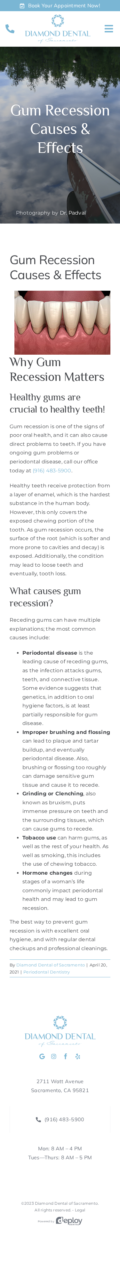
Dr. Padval (73, 213)
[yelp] (78, 1056)
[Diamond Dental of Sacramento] (58, 17)
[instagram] (53, 1056)
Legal (80, 1210)
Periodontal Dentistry (46, 971)
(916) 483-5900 (52, 471)
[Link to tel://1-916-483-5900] (10, 29)
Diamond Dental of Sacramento (50, 964)
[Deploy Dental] (69, 1221)
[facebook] (65, 1056)
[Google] (42, 1056)
